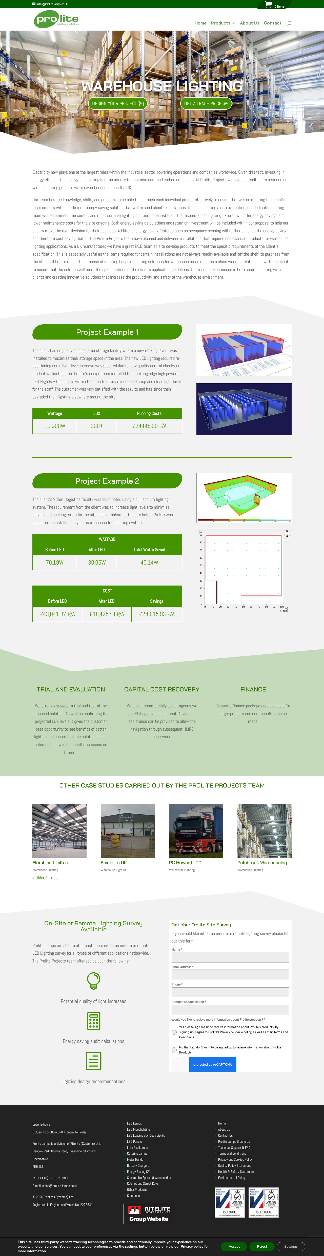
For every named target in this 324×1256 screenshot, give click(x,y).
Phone (177, 984)
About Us (250, 23)
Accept (234, 1246)
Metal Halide (135, 1159)
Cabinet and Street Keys (142, 1183)
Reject (262, 1246)
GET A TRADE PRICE (202, 103)
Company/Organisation (189, 1002)
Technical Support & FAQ (234, 1147)
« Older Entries (44, 878)
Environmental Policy (232, 1177)
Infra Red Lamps (137, 1147)
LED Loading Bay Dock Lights (146, 1135)
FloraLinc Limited (50, 862)
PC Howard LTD (185, 862)
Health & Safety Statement (236, 1171)
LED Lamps (134, 1123)
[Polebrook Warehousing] (264, 831)
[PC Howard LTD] (196, 831)
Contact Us (225, 1135)
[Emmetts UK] (128, 831)
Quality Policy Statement (234, 1165)
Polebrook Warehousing (262, 862)
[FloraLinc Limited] (59, 831)
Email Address (182, 967)
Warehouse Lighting (45, 870)
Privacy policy (192, 1246)
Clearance (133, 1195)
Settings (291, 1246)
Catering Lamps (137, 1153)
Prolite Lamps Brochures (234, 1141)
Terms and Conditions (232, 1153)
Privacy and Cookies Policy (235, 1159)
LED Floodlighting (138, 1129)
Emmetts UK (114, 862)
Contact (272, 23)
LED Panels (134, 1141)
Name (177, 949)
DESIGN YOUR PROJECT (114, 103)
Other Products (137, 1189)
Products (221, 23)
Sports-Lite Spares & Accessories (149, 1177)
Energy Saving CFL (139, 1171)
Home (201, 23)
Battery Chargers (138, 1165)
